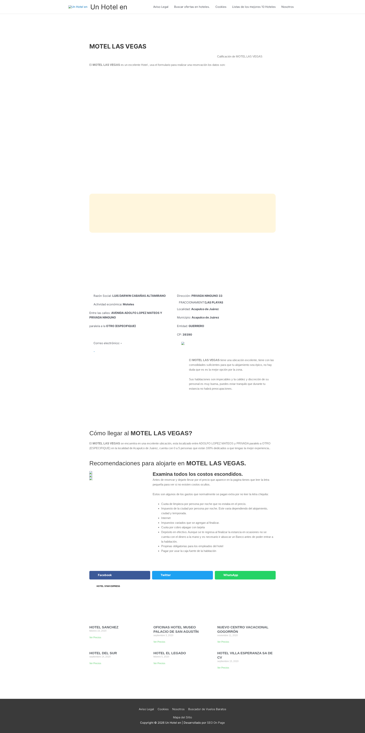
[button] (119, 575)
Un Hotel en (108, 7)
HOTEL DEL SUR (103, 653)
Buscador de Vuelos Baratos (207, 709)
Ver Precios (95, 637)
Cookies (220, 7)
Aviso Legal (160, 7)
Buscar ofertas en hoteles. (192, 7)
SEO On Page (216, 722)
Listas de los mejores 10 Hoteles (254, 7)
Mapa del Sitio (182, 717)
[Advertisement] (182, 263)
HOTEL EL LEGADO (169, 653)
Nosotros (287, 7)
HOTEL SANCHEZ (103, 627)
